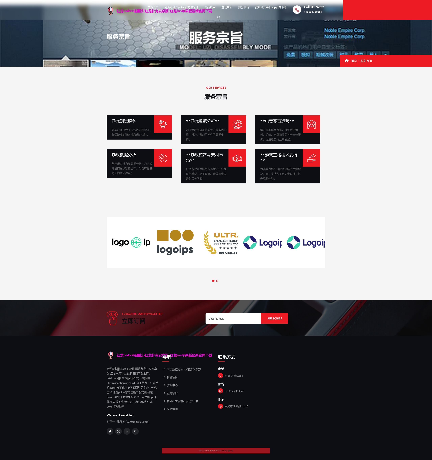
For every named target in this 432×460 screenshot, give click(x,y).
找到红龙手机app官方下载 (271, 7)
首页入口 (153, 7)
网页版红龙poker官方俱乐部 (181, 7)
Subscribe (274, 318)
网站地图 (172, 409)
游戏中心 (226, 7)
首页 (354, 61)
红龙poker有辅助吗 (239, 454)
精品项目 (210, 7)
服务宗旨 (243, 7)
